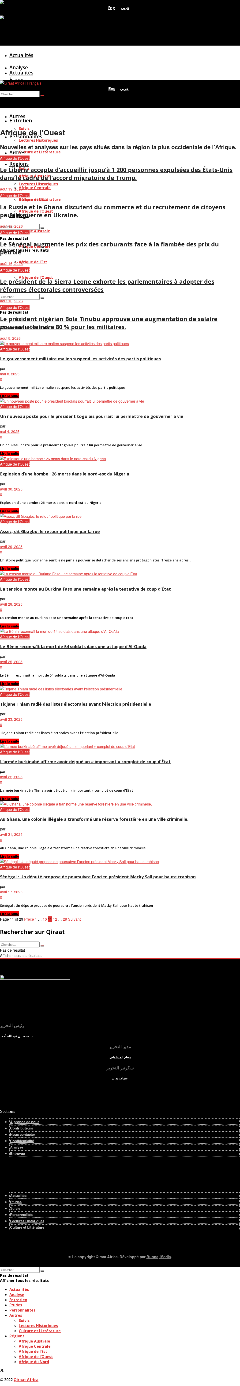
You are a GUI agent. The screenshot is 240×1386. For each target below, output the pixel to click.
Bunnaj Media (158, 1256)
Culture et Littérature (40, 152)
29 (65, 919)
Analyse (18, 88)
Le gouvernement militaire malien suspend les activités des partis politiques (80, 359)
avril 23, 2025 (11, 719)
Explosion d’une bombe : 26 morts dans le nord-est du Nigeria (64, 474)
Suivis (15, 1208)
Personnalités (21, 1214)
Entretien (20, 120)
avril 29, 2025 (11, 546)
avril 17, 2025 (11, 892)
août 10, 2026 (11, 301)
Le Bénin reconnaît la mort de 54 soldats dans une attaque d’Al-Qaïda (73, 646)
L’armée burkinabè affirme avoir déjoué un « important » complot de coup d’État (85, 761)
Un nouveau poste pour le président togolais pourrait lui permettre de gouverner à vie (91, 416)
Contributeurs (21, 1128)
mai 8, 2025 (9, 374)
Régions (16, 1336)
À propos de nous (24, 1121)
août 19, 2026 (11, 189)
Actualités (21, 55)
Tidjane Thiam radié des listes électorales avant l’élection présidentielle (75, 704)
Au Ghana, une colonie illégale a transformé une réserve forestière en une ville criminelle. (94, 819)
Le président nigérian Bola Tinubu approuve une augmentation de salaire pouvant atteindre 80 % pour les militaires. (109, 323)
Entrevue (17, 1153)
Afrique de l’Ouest (36, 1356)
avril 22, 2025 (11, 776)
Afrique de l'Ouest (15, 158)
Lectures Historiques (38, 184)
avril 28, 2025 (11, 604)
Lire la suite (9, 395)
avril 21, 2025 (11, 834)
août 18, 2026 (11, 226)
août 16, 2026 (11, 263)
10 (45, 919)
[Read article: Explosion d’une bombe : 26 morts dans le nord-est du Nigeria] (120, 458)
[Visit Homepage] (24, 2)
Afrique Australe (34, 231)
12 (55, 919)
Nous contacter (22, 1134)
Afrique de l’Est (33, 262)
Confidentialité (22, 1140)
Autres (17, 152)
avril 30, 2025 (11, 489)
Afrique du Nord (34, 1361)
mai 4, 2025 (9, 431)
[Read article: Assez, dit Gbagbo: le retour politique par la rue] (120, 516)
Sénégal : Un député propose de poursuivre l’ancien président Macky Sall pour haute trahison (98, 877)
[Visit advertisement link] (16, 18)
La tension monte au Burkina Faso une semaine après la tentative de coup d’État (85, 589)
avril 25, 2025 (11, 661)
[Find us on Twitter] (2, 13)
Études (16, 1201)
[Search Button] (42, 298)
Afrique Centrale (35, 1346)
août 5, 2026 (10, 338)
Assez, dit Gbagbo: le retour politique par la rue (50, 531)
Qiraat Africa (26, 1379)
